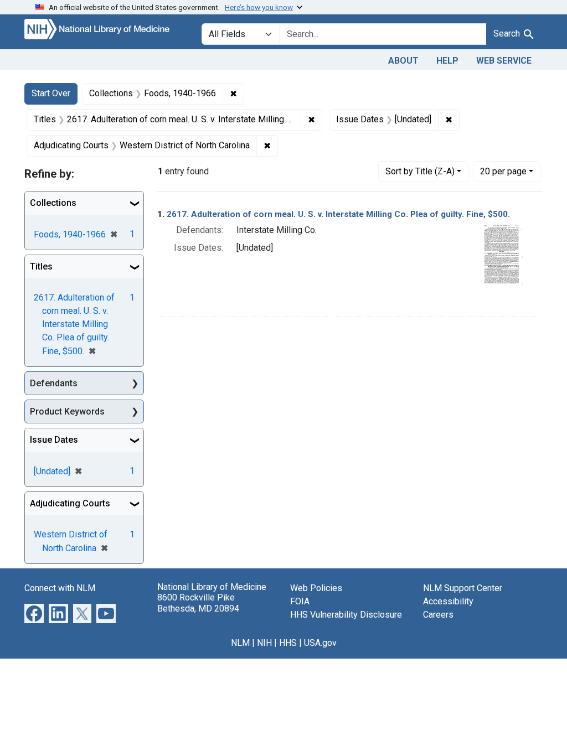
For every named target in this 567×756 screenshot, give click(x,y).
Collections (53, 203)
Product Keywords (67, 411)
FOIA (300, 601)
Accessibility (448, 601)
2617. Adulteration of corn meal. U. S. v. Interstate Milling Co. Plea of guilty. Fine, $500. (338, 214)
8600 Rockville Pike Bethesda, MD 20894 (198, 602)
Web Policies (316, 588)
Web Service (504, 60)
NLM (240, 643)
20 (503, 171)
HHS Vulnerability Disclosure (346, 614)
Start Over (51, 93)
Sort (420, 171)
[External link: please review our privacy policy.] (34, 613)
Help (447, 60)
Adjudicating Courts (70, 503)
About (403, 60)
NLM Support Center (462, 588)
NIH (264, 643)
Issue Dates (54, 439)
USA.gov (320, 643)
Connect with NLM (59, 588)
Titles (41, 266)
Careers (438, 614)
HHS (288, 643)
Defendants (54, 383)
